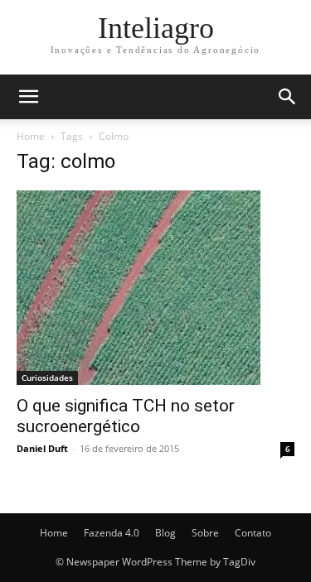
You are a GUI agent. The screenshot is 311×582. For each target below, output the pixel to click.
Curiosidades (47, 377)
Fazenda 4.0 (111, 533)
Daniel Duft (42, 448)
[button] (28, 97)
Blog (165, 533)
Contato (253, 533)
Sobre (205, 533)
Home (31, 136)
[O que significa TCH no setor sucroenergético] (155, 287)
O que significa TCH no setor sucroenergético (126, 416)
